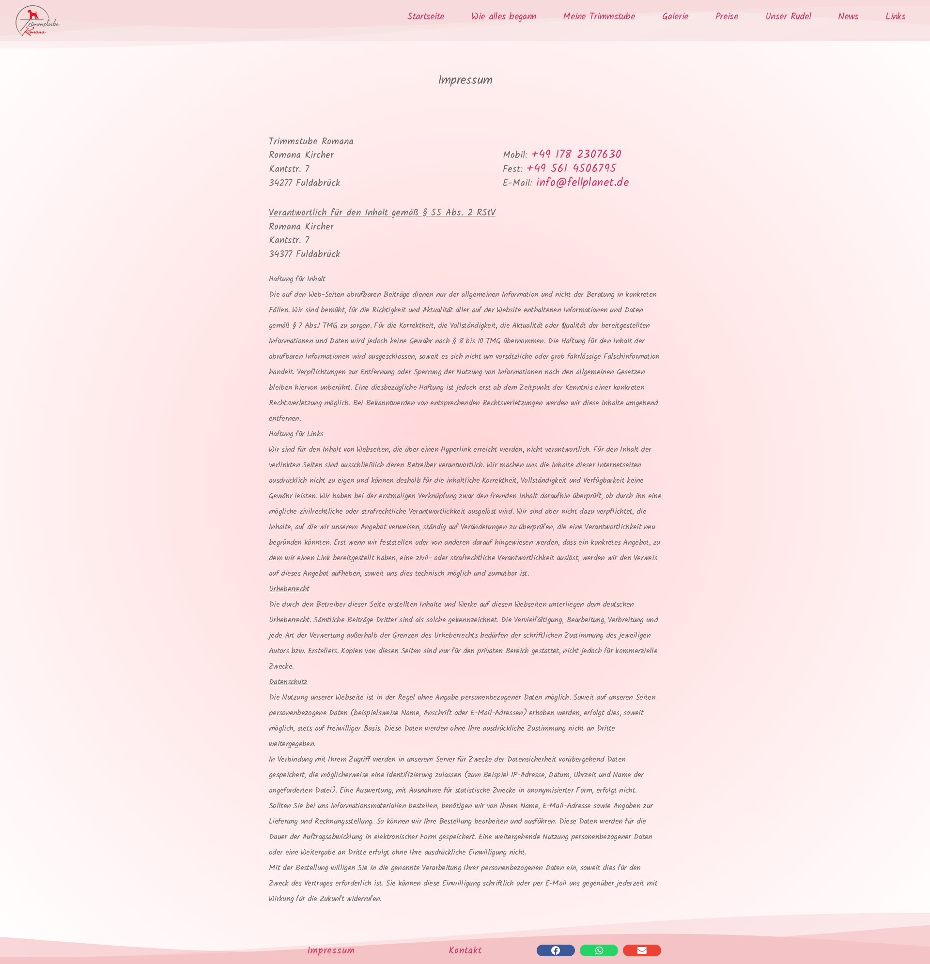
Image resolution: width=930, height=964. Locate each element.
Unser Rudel (788, 17)
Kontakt (465, 951)
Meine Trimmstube (599, 17)
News (848, 17)
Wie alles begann (503, 17)
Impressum (331, 951)
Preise (726, 17)
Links (895, 17)
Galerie (675, 17)
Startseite (425, 17)
